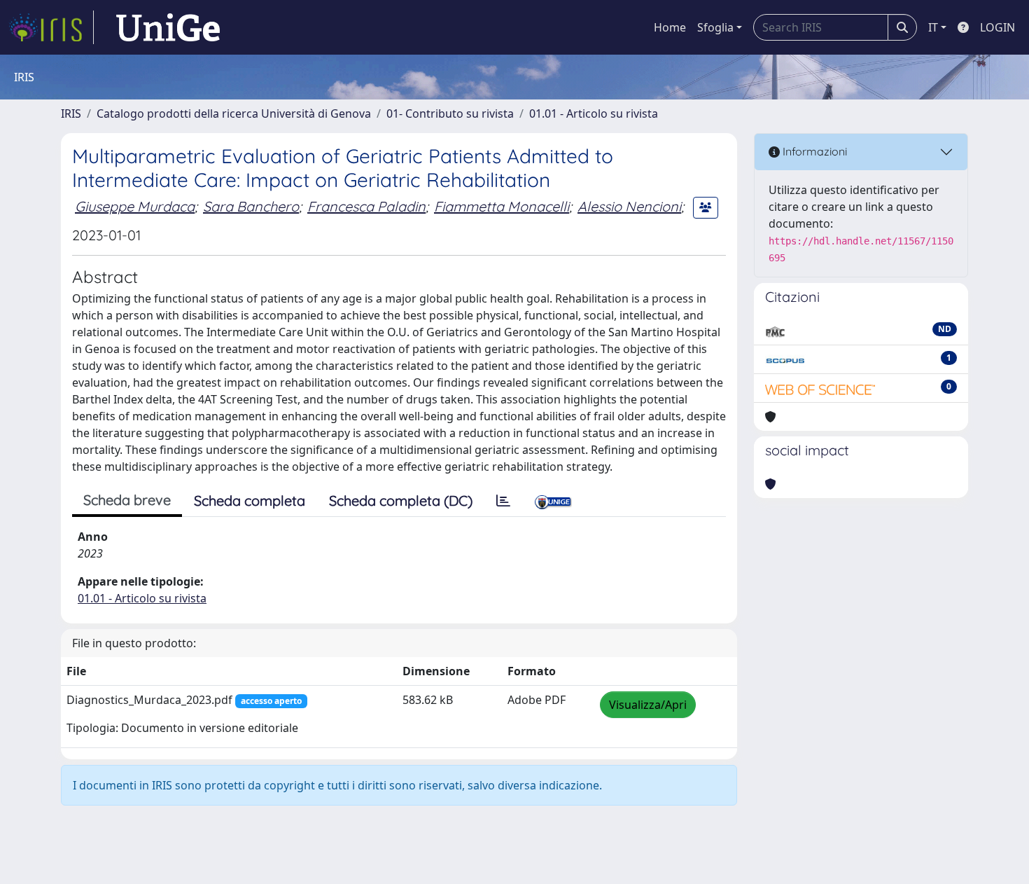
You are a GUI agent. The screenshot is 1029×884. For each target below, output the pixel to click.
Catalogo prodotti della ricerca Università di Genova (234, 113)
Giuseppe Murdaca (135, 206)
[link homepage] (51, 27)
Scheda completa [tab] (249, 500)
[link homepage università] (168, 27)
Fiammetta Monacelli (501, 206)
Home (670, 27)
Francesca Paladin (366, 206)
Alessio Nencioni (629, 206)
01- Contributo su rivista (450, 113)
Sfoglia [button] (715, 27)
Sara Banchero (251, 206)
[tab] (503, 501)
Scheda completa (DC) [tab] (400, 500)
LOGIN (997, 27)
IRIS (71, 113)
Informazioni (813, 151)
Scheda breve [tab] (127, 500)
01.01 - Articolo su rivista (593, 113)
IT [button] (933, 27)
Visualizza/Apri (648, 704)
